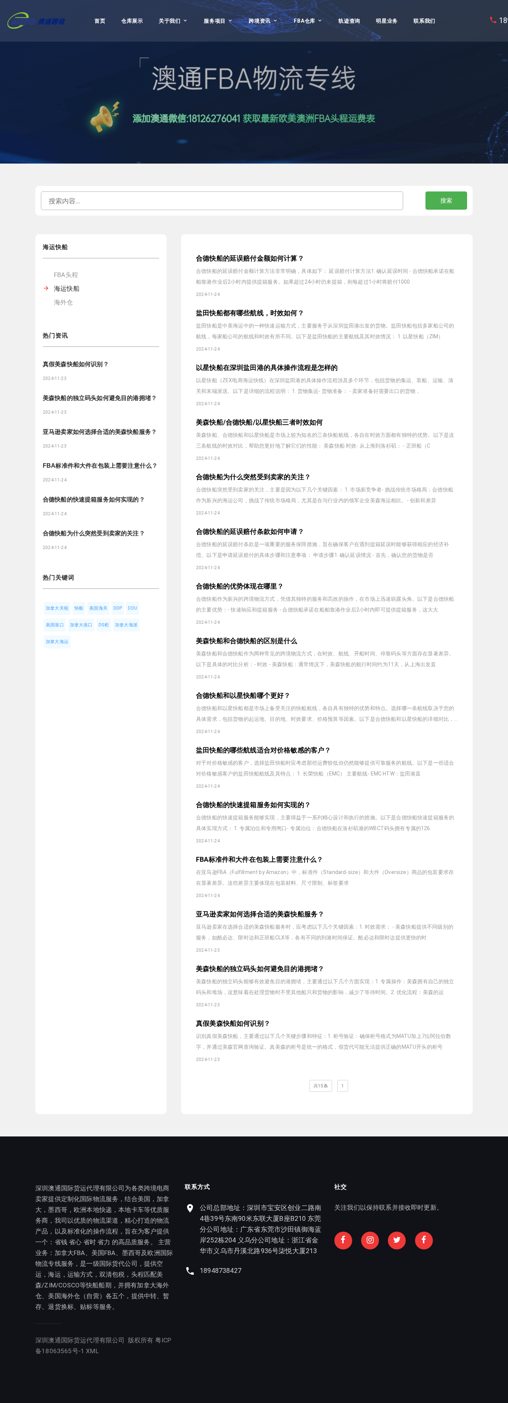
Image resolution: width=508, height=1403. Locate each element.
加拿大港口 (81, 625)
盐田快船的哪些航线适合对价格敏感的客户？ (263, 750)
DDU (132, 608)
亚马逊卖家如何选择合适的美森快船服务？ (100, 432)
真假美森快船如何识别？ (76, 364)
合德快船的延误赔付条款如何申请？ (250, 531)
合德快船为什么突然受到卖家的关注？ (94, 533)
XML (92, 1351)
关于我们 (170, 21)
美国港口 (55, 625)
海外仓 (63, 302)
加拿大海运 (57, 641)
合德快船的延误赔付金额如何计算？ (250, 258)
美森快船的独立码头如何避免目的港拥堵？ (100, 398)
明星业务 (387, 21)
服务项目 (215, 21)
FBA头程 (66, 274)
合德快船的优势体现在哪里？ (240, 586)
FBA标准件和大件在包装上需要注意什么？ (100, 465)
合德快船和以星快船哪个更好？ (243, 695)
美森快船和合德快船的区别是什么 (247, 641)
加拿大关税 (57, 608)
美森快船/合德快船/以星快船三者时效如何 (259, 422)
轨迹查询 (349, 21)
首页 (99, 21)
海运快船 (67, 288)
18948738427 (220, 1270)
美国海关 (98, 608)
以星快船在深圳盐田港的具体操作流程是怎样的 (267, 367)
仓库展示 (132, 21)
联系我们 (424, 21)
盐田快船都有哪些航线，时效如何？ (250, 313)
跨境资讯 (260, 21)
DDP (117, 608)
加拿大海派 (126, 625)
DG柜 (104, 625)
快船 (78, 608)
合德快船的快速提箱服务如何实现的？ (94, 499)
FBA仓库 (304, 21)
